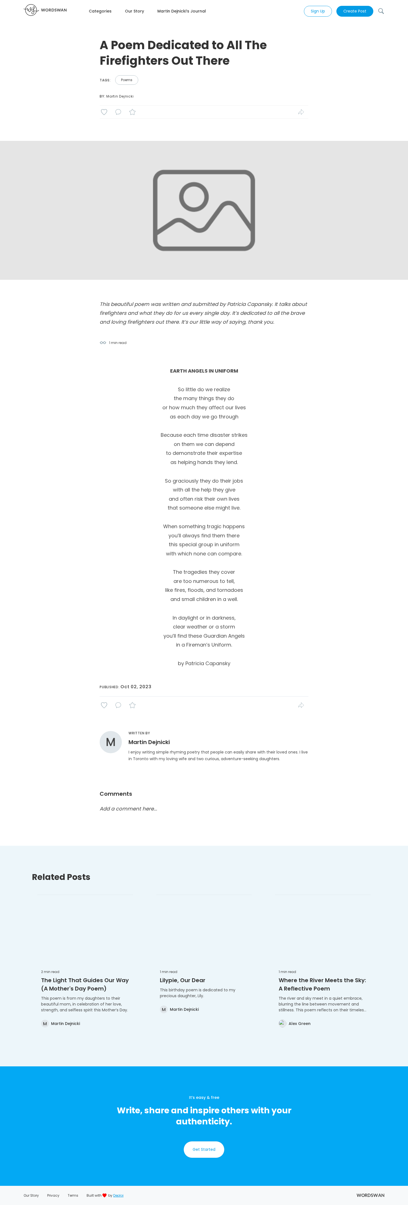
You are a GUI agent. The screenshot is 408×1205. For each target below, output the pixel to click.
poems (126, 80)
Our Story (134, 11)
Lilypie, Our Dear (182, 980)
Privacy (53, 1195)
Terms (73, 1195)
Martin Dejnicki (120, 96)
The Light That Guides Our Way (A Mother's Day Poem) (85, 984)
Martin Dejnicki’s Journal (181, 11)
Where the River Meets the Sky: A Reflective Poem (322, 984)
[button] (107, 11)
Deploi (118, 1195)
